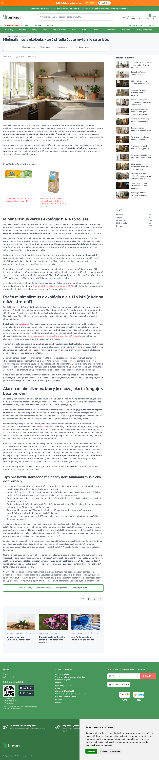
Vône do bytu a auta (82, 47)
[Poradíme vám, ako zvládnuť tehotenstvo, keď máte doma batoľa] (122, 176)
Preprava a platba (62, 674)
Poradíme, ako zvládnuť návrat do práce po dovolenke (140, 92)
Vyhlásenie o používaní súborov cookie (70, 694)
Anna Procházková (14, 633)
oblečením (24, 324)
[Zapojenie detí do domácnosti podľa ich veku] (122, 130)
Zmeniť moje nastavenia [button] (110, 751)
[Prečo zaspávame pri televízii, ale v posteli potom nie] (122, 186)
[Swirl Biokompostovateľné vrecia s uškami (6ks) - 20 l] (18, 181)
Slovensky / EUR (119, 684)
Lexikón (40, 25)
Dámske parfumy (28, 47)
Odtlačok (58, 700)
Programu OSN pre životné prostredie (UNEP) (53, 286)
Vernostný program (62, 680)
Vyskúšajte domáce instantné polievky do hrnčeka (139, 195)
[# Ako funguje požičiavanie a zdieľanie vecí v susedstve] (122, 166)
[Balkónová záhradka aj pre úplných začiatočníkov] (122, 121)
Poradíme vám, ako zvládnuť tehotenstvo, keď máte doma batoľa (141, 176)
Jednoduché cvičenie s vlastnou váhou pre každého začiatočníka (140, 111)
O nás (5, 674)
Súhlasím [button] (91, 751)
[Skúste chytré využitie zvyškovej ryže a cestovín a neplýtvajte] (122, 102)
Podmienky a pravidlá (63, 685)
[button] (26, 687)
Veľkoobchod (55, 25)
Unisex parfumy (63, 47)
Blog (29, 25)
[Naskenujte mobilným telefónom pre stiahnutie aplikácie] (10, 691)
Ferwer (8, 36)
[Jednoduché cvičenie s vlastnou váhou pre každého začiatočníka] (122, 112)
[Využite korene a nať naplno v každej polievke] (122, 148)
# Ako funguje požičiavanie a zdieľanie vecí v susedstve (140, 166)
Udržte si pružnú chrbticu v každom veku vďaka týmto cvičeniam (141, 65)
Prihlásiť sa (148, 676)
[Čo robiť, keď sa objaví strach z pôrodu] (122, 74)
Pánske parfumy (46, 47)
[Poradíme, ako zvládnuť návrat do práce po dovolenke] (122, 93)
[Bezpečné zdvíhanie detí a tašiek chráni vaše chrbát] (122, 157)
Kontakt (150, 25)
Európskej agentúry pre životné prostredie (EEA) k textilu (54, 336)
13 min (21, 57)
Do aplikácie (104, 3)
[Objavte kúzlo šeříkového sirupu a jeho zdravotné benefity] (53, 622)
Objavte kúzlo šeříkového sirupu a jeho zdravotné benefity (52, 640)
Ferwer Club (137, 25)
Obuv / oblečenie (144, 29)
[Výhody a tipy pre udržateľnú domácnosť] (21, 622)
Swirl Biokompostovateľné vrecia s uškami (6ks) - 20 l (17, 199)
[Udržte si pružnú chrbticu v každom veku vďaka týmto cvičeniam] (122, 65)
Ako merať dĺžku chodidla (65, 691)
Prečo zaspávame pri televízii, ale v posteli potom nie (139, 185)
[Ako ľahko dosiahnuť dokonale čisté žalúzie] (85, 622)
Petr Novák (7, 57)
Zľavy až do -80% (14, 25)
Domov (23, 36)
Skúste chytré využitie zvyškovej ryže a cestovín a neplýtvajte (141, 102)
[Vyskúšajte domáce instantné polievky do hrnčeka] (122, 195)
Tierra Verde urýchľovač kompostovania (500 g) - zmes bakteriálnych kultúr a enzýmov (53, 202)
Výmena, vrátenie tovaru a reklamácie (70, 677)
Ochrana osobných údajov (65, 697)
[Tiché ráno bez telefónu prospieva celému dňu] (122, 139)
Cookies (58, 702)
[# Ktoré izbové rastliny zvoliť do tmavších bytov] (122, 83)
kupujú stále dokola (48, 426)
